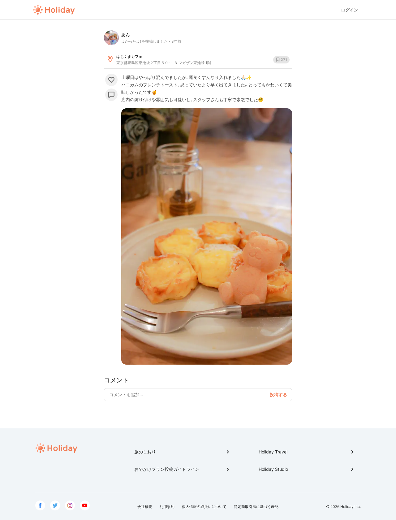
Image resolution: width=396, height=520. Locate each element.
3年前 (176, 41)
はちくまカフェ (129, 56)
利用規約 (167, 506)
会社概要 (144, 506)
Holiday (54, 10)
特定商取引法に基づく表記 (256, 506)
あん (125, 34)
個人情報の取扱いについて (204, 506)
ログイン (349, 9)
